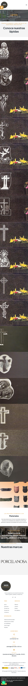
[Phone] (3, 682)
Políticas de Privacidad (9, 619)
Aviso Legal (6, 625)
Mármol (16, 604)
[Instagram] (15, 597)
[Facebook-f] (13, 597)
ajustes (11, 681)
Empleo (6, 627)
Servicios (6, 606)
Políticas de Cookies (9, 621)
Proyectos (6, 610)
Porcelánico (17, 610)
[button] (1, 7)
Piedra (16, 608)
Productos (13, 16)
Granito (16, 606)
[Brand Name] (14, 561)
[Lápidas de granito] (14, 53)
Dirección (14, 652)
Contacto (6, 612)
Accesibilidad (7, 623)
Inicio (8, 16)
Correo (14, 645)
